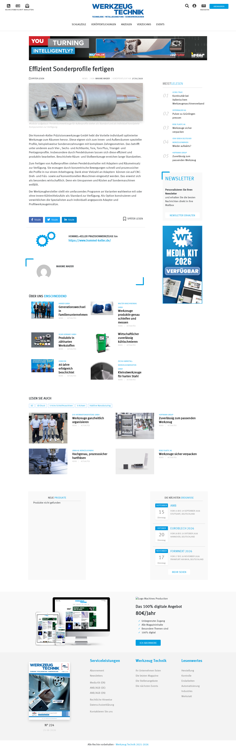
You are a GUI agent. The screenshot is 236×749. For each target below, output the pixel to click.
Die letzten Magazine (147, 676)
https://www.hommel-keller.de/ (90, 240)
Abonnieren (219, 7)
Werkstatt (186, 696)
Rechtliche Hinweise (101, 700)
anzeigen (126, 24)
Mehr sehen (179, 572)
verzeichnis (144, 24)
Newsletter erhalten (182, 215)
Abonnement (97, 670)
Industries (186, 691)
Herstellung (187, 670)
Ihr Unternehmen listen (148, 670)
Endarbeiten (188, 681)
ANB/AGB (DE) (97, 688)
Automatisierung (190, 686)
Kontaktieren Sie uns (101, 711)
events (160, 24)
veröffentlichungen (103, 24)
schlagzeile (79, 24)
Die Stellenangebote (147, 681)
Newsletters (93, 676)
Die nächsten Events (147, 686)
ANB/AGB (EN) (97, 693)
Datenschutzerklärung (102, 705)
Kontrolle (186, 676)
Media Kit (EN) (97, 683)
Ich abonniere (148, 643)
